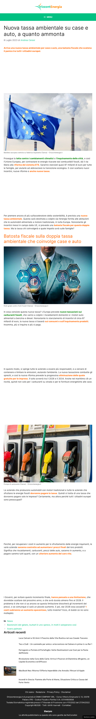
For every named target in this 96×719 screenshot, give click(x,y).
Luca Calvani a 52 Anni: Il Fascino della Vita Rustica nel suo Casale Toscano (53, 638)
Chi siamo (29, 692)
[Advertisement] (48, 73)
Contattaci (66, 705)
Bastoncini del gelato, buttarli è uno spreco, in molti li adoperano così (41, 625)
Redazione (40, 692)
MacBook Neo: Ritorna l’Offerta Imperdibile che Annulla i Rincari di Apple (51, 670)
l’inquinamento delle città (69, 158)
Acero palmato (14, 628)
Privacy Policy (53, 692)
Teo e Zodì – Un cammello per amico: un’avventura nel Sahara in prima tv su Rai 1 (55, 644)
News (10, 621)
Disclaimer (66, 692)
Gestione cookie (89, 717)
